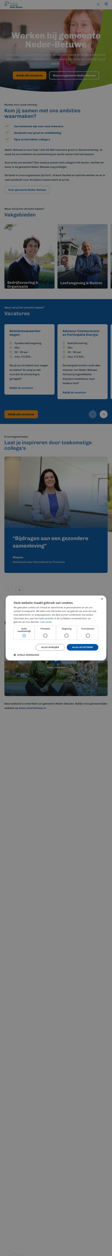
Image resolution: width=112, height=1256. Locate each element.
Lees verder (46, 621)
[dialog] (56, 628)
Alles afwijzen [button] (50, 647)
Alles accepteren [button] (82, 647)
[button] (26, 654)
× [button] (102, 599)
